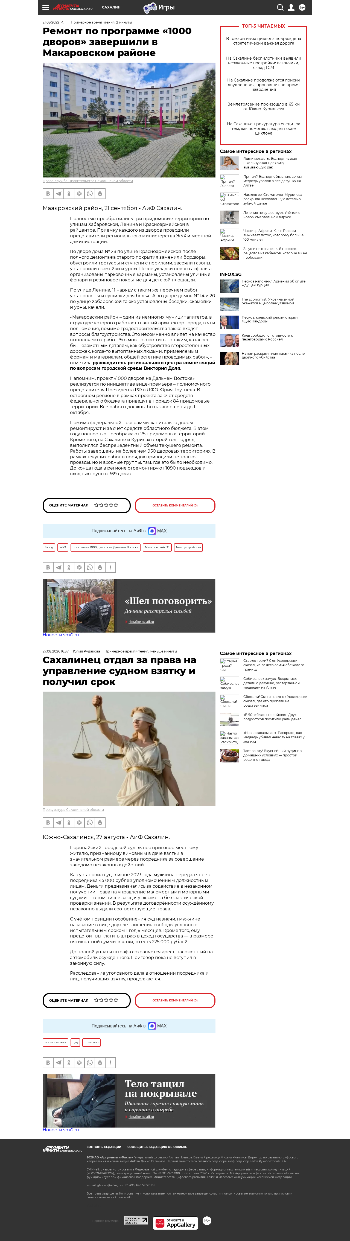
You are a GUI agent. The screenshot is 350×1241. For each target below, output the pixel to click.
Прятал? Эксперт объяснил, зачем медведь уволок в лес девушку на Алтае (272, 180)
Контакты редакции (104, 1147)
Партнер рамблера (105, 1220)
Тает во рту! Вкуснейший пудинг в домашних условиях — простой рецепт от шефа (272, 755)
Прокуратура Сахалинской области (73, 810)
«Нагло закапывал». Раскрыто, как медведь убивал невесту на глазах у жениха (274, 737)
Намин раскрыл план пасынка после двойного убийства (273, 355)
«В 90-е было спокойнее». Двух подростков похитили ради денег (272, 717)
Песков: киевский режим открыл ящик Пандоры (270, 319)
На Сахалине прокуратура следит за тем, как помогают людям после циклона (263, 129)
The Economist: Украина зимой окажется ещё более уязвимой (268, 301)
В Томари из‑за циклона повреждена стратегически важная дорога (263, 41)
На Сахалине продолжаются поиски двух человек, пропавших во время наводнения (263, 85)
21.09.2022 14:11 (54, 22)
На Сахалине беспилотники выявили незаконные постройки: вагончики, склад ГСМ (263, 63)
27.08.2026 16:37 (56, 651)
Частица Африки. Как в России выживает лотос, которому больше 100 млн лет (273, 235)
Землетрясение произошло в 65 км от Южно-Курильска (264, 106)
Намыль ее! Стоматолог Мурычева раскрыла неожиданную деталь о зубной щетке (272, 199)
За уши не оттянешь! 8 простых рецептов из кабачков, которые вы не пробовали (275, 253)
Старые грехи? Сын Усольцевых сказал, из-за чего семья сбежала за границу (274, 665)
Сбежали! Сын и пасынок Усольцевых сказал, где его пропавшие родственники (275, 701)
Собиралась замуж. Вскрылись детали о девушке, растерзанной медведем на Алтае (271, 683)
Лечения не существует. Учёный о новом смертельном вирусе (272, 215)
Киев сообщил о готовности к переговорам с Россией (267, 337)
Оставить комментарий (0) (175, 505)
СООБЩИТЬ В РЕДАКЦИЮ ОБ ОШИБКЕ (157, 1147)
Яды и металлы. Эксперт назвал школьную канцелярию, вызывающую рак (270, 162)
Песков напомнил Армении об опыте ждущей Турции (273, 283)
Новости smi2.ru (61, 634)
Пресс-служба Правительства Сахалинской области (88, 181)
